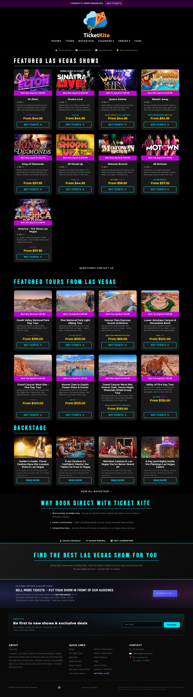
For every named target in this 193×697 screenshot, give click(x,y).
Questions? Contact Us (96, 268)
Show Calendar (75, 661)
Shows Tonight (75, 665)
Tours (69, 41)
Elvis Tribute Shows (77, 673)
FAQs (138, 41)
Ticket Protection (101, 657)
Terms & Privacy (100, 665)
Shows (56, 41)
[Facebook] (59, 687)
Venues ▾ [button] (124, 41)
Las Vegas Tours (76, 653)
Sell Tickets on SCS (101, 673)
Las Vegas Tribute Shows (79, 669)
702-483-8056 (138, 649)
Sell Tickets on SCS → (165, 593)
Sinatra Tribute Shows (103, 653)
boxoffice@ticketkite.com (142, 653)
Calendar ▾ (106, 41)
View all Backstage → (96, 491)
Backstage (86, 41)
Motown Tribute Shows (103, 649)
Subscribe (171, 625)
